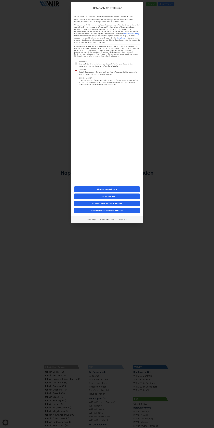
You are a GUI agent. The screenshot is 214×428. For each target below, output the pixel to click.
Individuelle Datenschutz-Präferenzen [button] (107, 210)
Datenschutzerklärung (131, 34)
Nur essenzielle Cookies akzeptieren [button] (107, 203)
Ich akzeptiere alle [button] (107, 196)
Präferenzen (91, 220)
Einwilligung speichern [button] (107, 189)
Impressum (123, 220)
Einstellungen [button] (121, 38)
